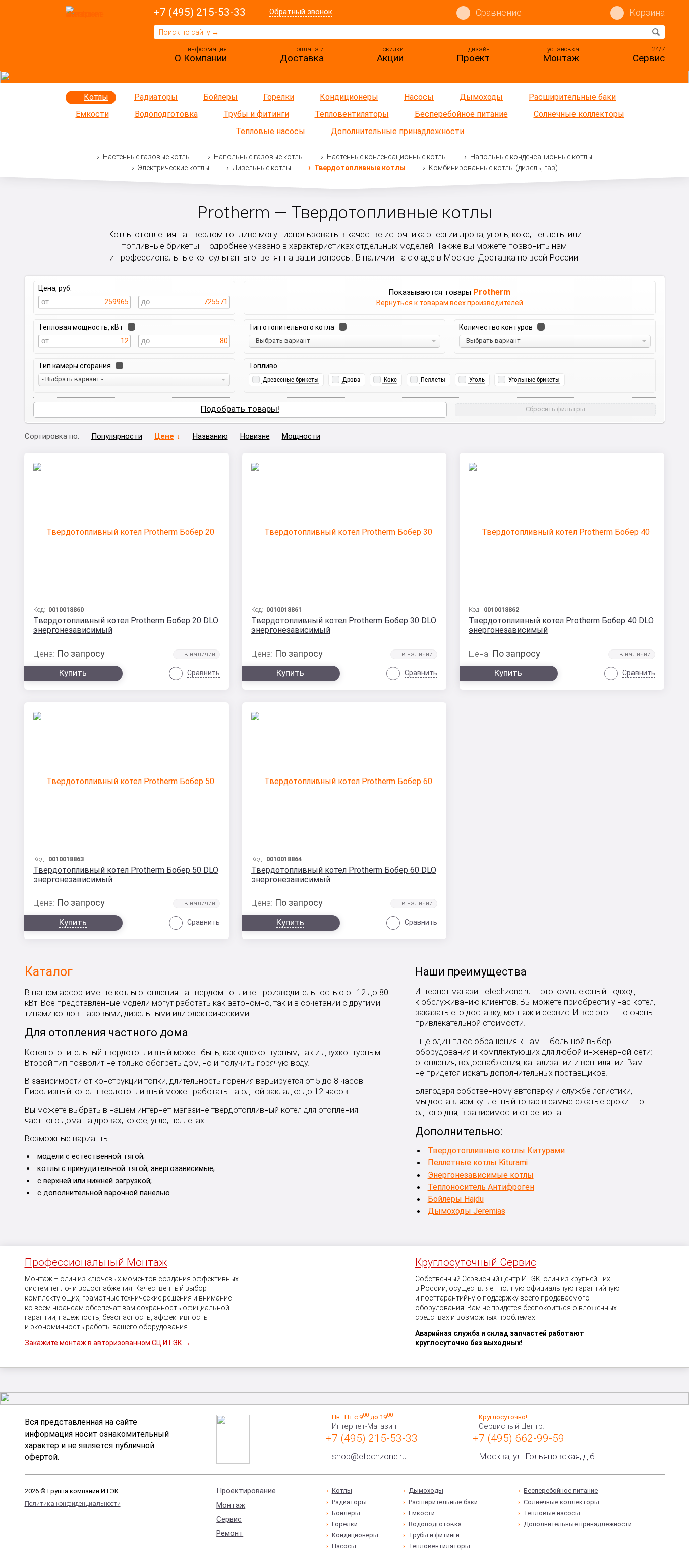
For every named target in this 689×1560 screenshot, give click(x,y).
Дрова (351, 379)
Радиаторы (156, 97)
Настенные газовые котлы (147, 157)
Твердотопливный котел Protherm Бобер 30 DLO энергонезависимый (343, 625)
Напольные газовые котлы (259, 157)
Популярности (116, 436)
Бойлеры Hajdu (456, 1199)
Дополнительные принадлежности (397, 131)
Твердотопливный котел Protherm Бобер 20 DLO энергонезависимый (125, 625)
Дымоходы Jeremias (466, 1211)
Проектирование (246, 1491)
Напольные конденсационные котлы (531, 157)
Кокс (390, 379)
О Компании (201, 58)
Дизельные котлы (262, 168)
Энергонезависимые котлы (481, 1175)
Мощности (301, 436)
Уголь (477, 379)
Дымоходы (481, 97)
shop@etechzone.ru (369, 1456)
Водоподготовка (166, 114)
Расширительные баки (572, 97)
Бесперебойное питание (461, 114)
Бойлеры (220, 97)
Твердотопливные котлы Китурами (496, 1150)
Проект (473, 58)
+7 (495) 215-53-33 (200, 12)
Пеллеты (433, 379)
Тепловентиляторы (352, 114)
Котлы (96, 97)
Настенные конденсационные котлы (387, 157)
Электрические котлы (173, 168)
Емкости (92, 114)
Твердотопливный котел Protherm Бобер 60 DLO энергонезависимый (343, 874)
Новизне (255, 436)
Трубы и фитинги (256, 114)
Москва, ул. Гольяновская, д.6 (536, 1456)
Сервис (649, 58)
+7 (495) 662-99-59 (518, 1438)
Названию (210, 436)
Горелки (278, 97)
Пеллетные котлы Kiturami (478, 1162)
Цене (164, 436)
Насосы (419, 97)
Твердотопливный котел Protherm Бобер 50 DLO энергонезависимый (125, 874)
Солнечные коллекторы (579, 114)
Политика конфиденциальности (73, 1503)
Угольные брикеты (534, 379)
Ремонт (229, 1533)
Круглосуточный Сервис (475, 1262)
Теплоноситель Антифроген (481, 1187)
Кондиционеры (349, 97)
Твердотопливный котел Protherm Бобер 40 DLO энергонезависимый (561, 625)
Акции (390, 58)
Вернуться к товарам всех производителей (449, 303)
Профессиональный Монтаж (96, 1262)
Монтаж (561, 58)
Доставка (302, 58)
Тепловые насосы (270, 131)
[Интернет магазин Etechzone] (86, 37)
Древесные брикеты (291, 379)
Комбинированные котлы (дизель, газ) (493, 168)
